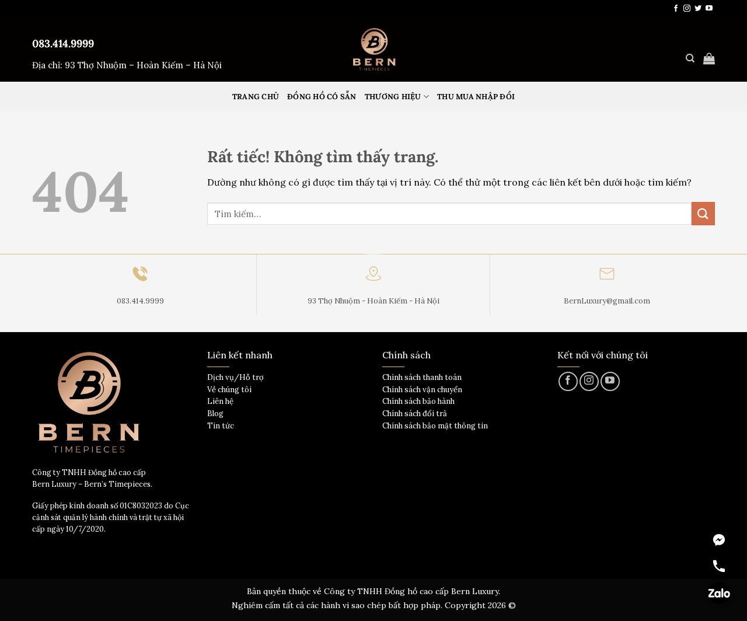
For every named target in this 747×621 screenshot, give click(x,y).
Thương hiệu (393, 97)
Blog (215, 413)
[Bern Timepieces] (373, 50)
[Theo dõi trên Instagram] (686, 9)
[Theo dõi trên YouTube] (709, 9)
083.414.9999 (63, 43)
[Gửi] (703, 213)
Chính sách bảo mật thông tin (435, 426)
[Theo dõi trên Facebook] (675, 9)
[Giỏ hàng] (709, 58)
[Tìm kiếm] (690, 58)
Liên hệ (220, 401)
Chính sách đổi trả (414, 413)
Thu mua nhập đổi (476, 97)
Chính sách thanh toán (422, 377)
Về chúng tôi (229, 390)
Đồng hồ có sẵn (322, 97)
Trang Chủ (255, 97)
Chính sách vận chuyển (422, 390)
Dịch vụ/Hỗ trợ (235, 377)
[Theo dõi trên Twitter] (697, 9)
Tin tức (220, 426)
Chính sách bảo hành (418, 401)
